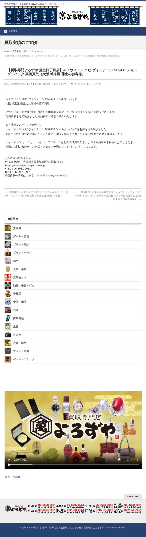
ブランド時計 (21, 244)
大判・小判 (19, 269)
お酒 (15, 310)
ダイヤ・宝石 (21, 236)
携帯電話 (18, 318)
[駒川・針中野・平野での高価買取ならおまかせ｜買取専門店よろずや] (73, 20)
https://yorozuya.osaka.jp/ (51, 175)
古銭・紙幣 (19, 343)
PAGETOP (133, 496)
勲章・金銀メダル (23, 285)
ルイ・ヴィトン (93, 84)
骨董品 (17, 293)
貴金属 (17, 228)
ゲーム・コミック (23, 359)
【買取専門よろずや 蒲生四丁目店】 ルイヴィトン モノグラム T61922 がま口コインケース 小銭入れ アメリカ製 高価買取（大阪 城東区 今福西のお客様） (108, 195)
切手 (15, 261)
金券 (15, 326)
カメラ (17, 334)
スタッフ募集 (13, 477)
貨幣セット (19, 277)
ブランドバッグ (78, 84)
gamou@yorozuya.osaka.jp (28, 165)
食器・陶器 (19, 301)
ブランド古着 (21, 351)
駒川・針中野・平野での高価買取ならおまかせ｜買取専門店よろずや (68, 527)
